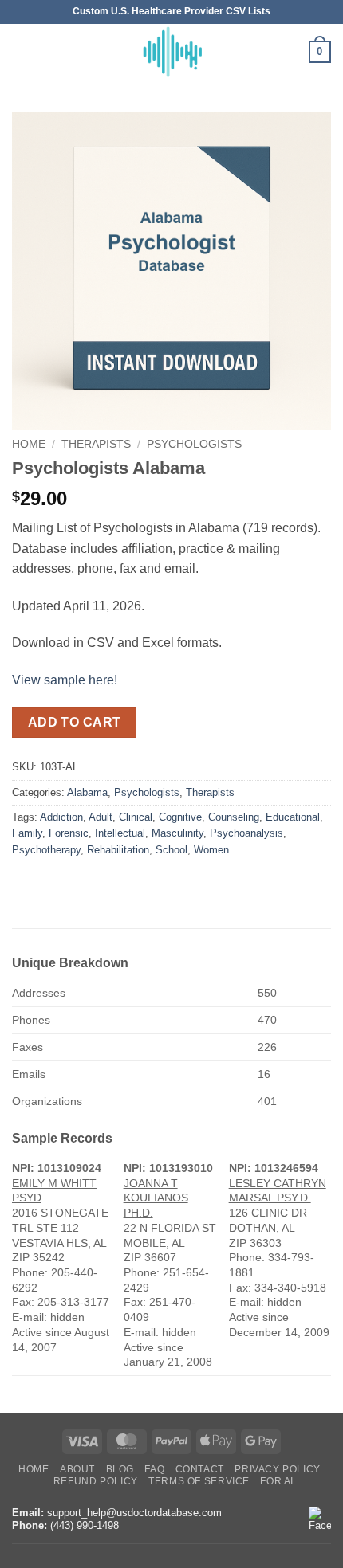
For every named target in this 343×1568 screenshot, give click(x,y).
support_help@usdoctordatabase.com (134, 1513)
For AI (277, 1481)
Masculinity (177, 833)
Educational (293, 817)
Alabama (87, 792)
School (171, 850)
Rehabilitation (118, 850)
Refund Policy (95, 1481)
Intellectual (120, 833)
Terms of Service (199, 1481)
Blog (120, 1469)
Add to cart (74, 722)
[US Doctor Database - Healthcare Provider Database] (171, 52)
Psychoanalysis (246, 833)
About (77, 1469)
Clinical (135, 817)
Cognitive (180, 817)
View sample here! (64, 680)
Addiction (61, 817)
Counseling (233, 817)
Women (211, 850)
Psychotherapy (46, 850)
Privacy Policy (278, 1469)
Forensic (69, 833)
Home (28, 444)
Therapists (96, 444)
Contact (199, 1469)
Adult (100, 817)
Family (27, 833)
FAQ (154, 1469)
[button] (21, 51)
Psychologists (194, 444)
